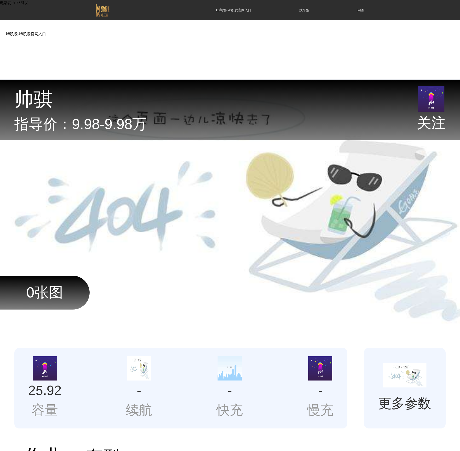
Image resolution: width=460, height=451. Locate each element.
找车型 (304, 10)
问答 (360, 10)
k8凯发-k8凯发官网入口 (233, 10)
